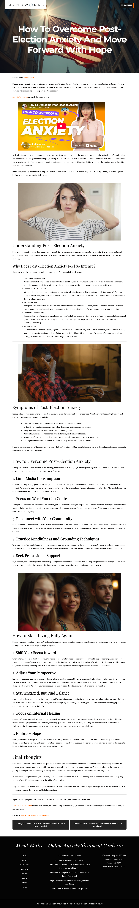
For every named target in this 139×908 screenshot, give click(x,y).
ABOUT (24, 860)
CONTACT (24, 887)
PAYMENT (24, 873)
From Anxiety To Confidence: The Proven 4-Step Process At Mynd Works (98, 824)
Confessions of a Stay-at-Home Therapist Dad (69, 888)
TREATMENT (24, 864)
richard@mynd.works (117, 866)
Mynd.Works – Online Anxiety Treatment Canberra (69, 845)
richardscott (29, 77)
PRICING (24, 869)
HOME (24, 856)
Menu (127, 5)
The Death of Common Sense (69, 856)
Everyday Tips (33, 815)
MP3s (24, 883)
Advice (23, 815)
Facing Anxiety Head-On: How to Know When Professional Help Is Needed (40, 824)
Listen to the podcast (20, 97)
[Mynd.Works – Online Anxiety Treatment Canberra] (25, 8)
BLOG (24, 878)
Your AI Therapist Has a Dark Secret (69, 860)
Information (44, 815)
